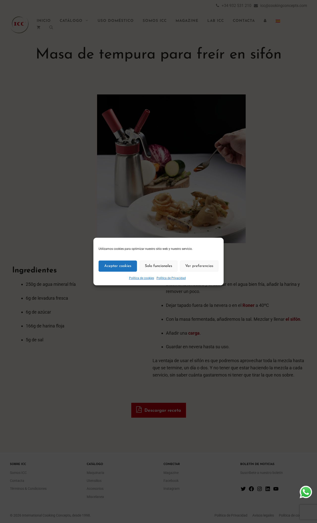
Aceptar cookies (117, 266)
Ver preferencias (199, 266)
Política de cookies (141, 278)
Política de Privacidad (171, 278)
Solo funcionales (158, 266)
